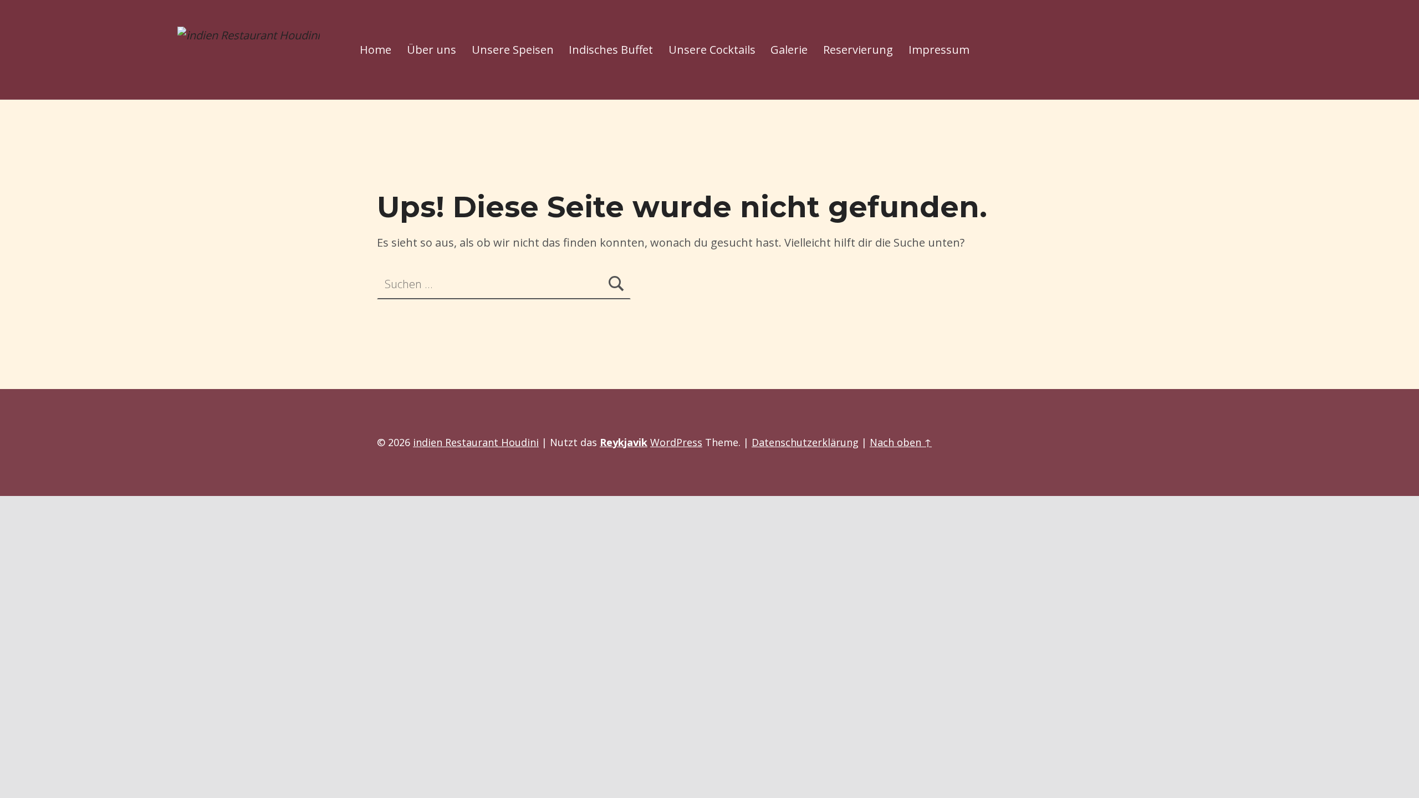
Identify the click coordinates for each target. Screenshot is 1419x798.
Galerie (789, 49)
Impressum (938, 49)
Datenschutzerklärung (805, 442)
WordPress (676, 442)
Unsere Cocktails (712, 49)
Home (375, 49)
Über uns (431, 49)
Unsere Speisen (513, 49)
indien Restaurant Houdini (476, 442)
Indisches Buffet (611, 49)
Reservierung (858, 49)
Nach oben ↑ (901, 442)
